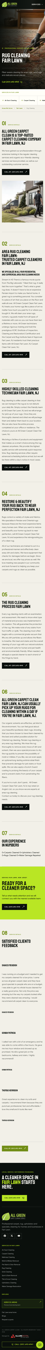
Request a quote (7, 1320)
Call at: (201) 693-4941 (13, 172)
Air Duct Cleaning (9, 100)
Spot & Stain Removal (9, 1275)
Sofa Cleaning (7, 1272)
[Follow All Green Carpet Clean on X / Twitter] (12, 1236)
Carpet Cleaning (28, 100)
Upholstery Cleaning (9, 1283)
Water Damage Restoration (11, 1286)
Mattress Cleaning (8, 1257)
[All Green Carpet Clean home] (10, 4)
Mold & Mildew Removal (10, 1261)
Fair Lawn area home (9, 1312)
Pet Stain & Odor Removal (11, 1265)
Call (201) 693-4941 (10, 82)
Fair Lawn (19, 108)
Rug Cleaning (6, 1268)
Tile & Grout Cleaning (9, 1279)
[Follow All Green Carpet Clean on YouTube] (19, 1236)
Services (36, 4)
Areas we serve (7, 108)
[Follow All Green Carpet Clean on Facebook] (5, 1236)
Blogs (4, 1316)
